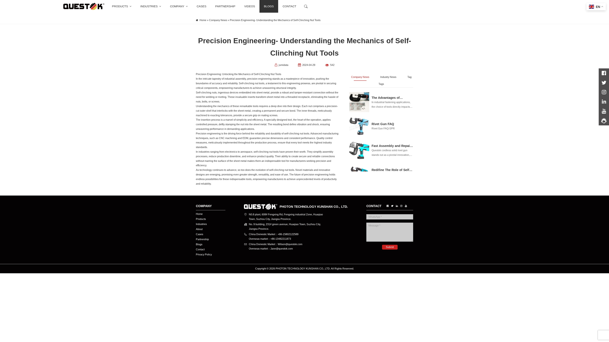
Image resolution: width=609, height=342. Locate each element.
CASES (201, 6)
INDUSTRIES (149, 6)
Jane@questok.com (281, 248)
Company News (218, 20)
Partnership (202, 239)
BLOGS (269, 6)
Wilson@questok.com (290, 244)
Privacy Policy (204, 254)
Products (201, 219)
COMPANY (177, 6)
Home (203, 20)
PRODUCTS (120, 6)
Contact (200, 249)
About (199, 229)
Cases (199, 234)
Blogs (199, 244)
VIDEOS (249, 6)
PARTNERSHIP (225, 6)
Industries (201, 224)
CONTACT (289, 6)
